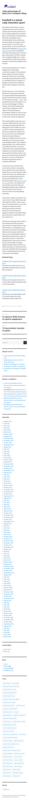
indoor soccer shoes (19, 721)
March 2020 (7, 585)
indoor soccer (7, 721)
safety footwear (19, 741)
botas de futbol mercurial (11, 686)
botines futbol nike (9, 696)
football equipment (19, 715)
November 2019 (8, 594)
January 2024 (8, 487)
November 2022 (8, 517)
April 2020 (7, 583)
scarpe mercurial (19, 753)
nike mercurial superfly (10, 734)
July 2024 (6, 474)
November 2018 (8, 619)
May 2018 (7, 632)
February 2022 (8, 536)
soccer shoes (18, 760)
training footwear (17, 772)
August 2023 (7, 498)
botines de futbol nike (10, 693)
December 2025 (8, 438)
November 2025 (8, 440)
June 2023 (7, 502)
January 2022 (8, 538)
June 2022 (7, 528)
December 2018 (8, 617)
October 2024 (8, 468)
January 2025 (8, 462)
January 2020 (8, 590)
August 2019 (7, 600)
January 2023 (8, 513)
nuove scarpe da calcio (10, 737)
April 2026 (7, 430)
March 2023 (7, 509)
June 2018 (7, 630)
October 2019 (8, 596)
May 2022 (7, 530)
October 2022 (8, 519)
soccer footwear (8, 760)
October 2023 (8, 494)
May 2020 (7, 581)
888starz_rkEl (8, 398)
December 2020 (8, 566)
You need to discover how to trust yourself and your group (14, 385)
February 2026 (8, 434)
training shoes (7, 776)
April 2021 (7, 558)
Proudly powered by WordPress (10, 797)
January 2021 (8, 564)
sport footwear (7, 763)
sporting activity (19, 763)
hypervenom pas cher (9, 718)
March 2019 (7, 611)
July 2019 (6, 602)
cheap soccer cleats (9, 702)
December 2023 (8, 489)
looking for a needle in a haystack (14, 366)
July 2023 (6, 500)
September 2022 (9, 521)
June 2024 (7, 477)
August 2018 (7, 626)
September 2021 (8, 547)
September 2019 (8, 598)
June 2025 (7, 451)
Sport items (7, 649)
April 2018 (7, 634)
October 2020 (8, 570)
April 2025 (7, 455)
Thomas (7, 306)
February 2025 (8, 460)
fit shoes (16, 712)
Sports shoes (7, 769)
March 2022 (7, 534)
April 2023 (7, 506)
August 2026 (7, 421)
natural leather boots (9, 728)
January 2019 (8, 615)
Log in (6, 664)
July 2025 (6, 449)
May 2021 (6, 555)
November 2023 (8, 491)
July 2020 (7, 577)
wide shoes (16, 776)
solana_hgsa (7, 394)
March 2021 (7, 560)
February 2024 (8, 485)
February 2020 (8, 587)
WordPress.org (8, 670)
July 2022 (6, 526)
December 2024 (8, 464)
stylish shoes (16, 769)
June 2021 (7, 553)
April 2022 (7, 532)
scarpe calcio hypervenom (11, 744)
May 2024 (7, 479)
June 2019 (7, 605)
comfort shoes (20, 705)
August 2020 (8, 575)
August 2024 (7, 472)
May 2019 (6, 607)
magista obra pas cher (9, 725)
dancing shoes (7, 712)
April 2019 (7, 609)
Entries (7, 666)
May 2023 (7, 504)
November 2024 (8, 466)
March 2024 (7, 483)
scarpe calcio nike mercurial (11, 750)
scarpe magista (7, 753)
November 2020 (9, 568)
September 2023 (9, 496)
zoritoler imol (8, 383)
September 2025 (9, 445)
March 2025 (7, 457)
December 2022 (8, 515)
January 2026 (8, 436)
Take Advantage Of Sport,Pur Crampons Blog (14, 12)
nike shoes (22, 734)
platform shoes (7, 741)
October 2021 (8, 545)
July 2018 (6, 628)
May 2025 (7, 453)
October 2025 (8, 442)
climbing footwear (8, 705)
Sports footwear (8, 766)
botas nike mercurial (9, 689)
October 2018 (8, 622)
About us (6, 789)
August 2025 (7, 447)
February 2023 (8, 511)
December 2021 (8, 541)
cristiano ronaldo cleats (10, 709)
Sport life (19, 306)
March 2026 (7, 432)
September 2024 (9, 470)
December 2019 (8, 592)
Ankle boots (6, 683)
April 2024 (7, 481)
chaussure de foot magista (11, 699)
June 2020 (7, 579)
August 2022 (7, 523)
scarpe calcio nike (8, 747)
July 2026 (6, 423)
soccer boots (18, 757)
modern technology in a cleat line (14, 364)
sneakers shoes (7, 757)
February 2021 (8, 562)
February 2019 (8, 613)
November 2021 (8, 543)
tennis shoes (6, 772)
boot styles (15, 683)
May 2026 (7, 428)
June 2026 (7, 425)
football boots (7, 715)
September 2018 (9, 624)
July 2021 (6, 551)
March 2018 (7, 636)
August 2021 (7, 549)
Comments (8, 668)
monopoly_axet (8, 404)
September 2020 (9, 573)
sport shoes (18, 766)
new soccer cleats (8, 731)
